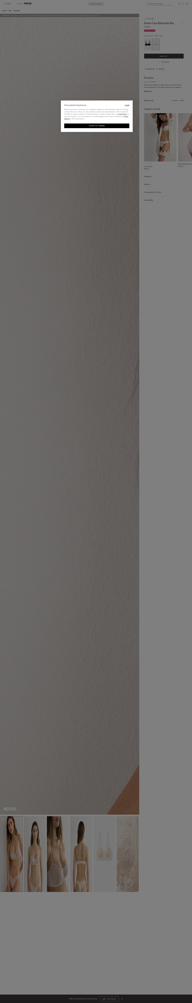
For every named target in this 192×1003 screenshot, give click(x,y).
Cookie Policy (122, 114)
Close (127, 105)
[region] (97, 116)
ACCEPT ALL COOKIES (97, 126)
